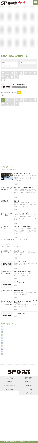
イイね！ (16, 86)
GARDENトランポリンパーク (22, 251)
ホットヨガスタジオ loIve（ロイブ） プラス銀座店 (25, 302)
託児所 (16, 74)
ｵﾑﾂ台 (12, 74)
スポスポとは (9, 378)
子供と (7, 78)
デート (3, 78)
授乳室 (21, 74)
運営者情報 (28, 385)
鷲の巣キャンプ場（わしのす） (23, 271)
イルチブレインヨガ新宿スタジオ (23, 227)
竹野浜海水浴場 (18, 290)
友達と (12, 78)
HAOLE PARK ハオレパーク (22, 173)
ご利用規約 (9, 381)
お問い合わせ (28, 381)
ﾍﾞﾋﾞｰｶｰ (26, 74)
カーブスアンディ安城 (20, 261)
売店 (35, 74)
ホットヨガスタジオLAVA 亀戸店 (23, 187)
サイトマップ (28, 389)
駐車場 (7, 74)
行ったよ (24, 86)
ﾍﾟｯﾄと (16, 78)
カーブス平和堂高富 (18, 84)
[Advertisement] (19, 27)
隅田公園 (16, 201)
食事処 (30, 74)
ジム (3, 95)
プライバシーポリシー (9, 385)
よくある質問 (9, 389)
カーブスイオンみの (19, 282)
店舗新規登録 (28, 378)
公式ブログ (28, 393)
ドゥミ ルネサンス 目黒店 (21, 213)
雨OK (3, 74)
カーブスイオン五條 (19, 313)
